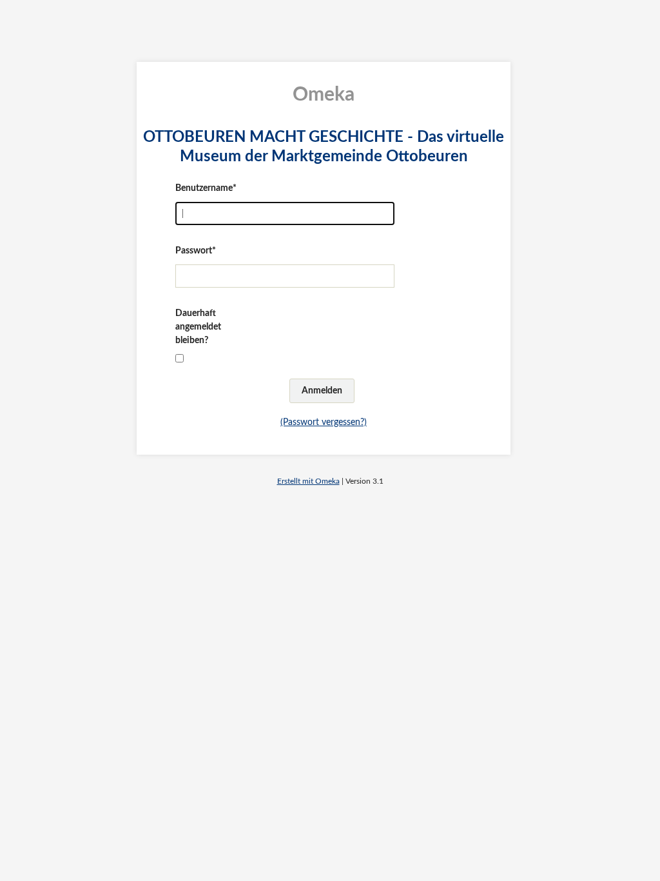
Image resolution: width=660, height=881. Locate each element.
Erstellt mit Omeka (308, 481)
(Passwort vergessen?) (323, 422)
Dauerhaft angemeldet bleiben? (198, 327)
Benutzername (204, 188)
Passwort (193, 250)
